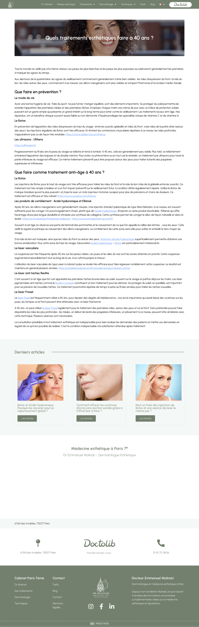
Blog (152, 4)
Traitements (86, 4)
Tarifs (143, 4)
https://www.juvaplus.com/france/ (76, 196)
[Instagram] (91, 606)
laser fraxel (24, 297)
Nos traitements (23, 590)
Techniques (126, 4)
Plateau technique (66, 4)
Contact (57, 597)
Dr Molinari (47, 4)
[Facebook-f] (101, 606)
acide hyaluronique (101, 243)
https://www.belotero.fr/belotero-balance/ (46, 218)
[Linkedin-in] (112, 606)
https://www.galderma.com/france (85, 134)
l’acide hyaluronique (105, 210)
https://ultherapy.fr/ (25, 145)
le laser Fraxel (50, 308)
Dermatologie (106, 4)
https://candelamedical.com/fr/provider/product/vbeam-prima (94, 268)
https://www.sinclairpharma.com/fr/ (92, 218)
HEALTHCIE (101, 623)
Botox (118, 243)
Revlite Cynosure (64, 283)
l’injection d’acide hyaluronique (117, 239)
